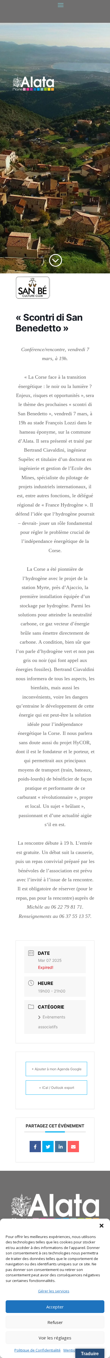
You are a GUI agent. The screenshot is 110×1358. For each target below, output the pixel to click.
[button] (101, 1225)
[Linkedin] (60, 1146)
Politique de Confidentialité (37, 1350)
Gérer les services (53, 1291)
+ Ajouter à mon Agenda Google (57, 1069)
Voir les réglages (55, 1338)
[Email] (73, 1146)
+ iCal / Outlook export (56, 1087)
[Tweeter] (48, 1146)
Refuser (55, 1322)
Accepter (55, 1307)
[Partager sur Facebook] (35, 1146)
